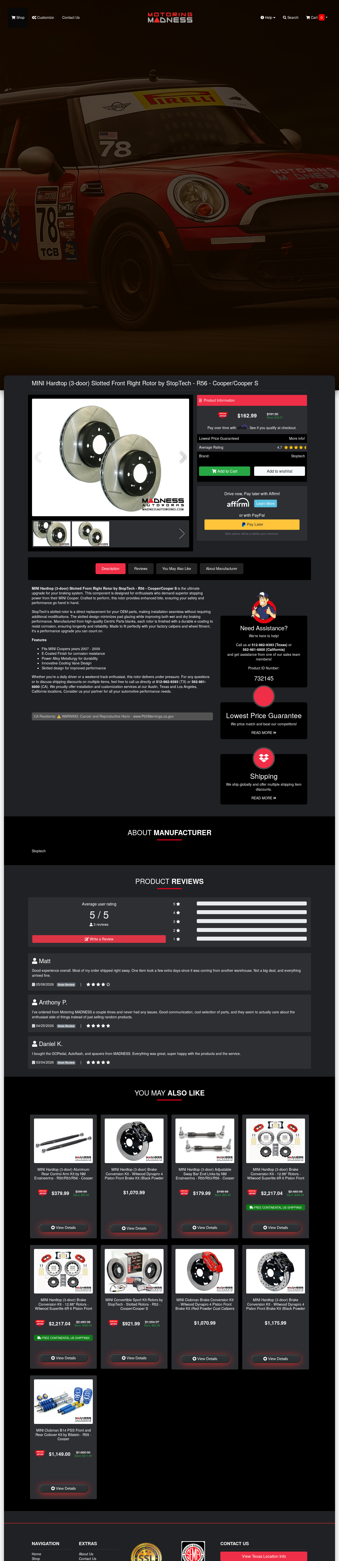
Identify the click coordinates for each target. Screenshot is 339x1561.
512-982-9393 (167, 681)
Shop (20, 17)
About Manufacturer (221, 568)
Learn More (265, 503)
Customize (45, 17)
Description (110, 568)
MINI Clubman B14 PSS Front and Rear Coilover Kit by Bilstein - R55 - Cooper (63, 1434)
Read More (262, 732)
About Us (86, 1553)
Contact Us (70, 17)
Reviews (140, 568)
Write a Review (101, 938)
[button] (183, 457)
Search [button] (292, 17)
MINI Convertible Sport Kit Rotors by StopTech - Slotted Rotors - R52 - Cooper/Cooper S (134, 1304)
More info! (297, 438)
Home (36, 1553)
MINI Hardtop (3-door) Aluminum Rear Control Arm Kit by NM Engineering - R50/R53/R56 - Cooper (63, 1173)
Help (268, 17)
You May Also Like (176, 568)
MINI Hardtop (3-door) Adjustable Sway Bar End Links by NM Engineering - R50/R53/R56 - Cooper (205, 1173)
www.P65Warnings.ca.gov (153, 716)
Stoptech (298, 455)
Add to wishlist (279, 471)
